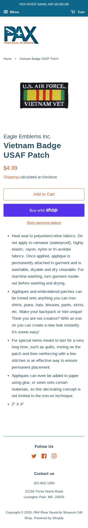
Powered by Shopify (49, 518)
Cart (80, 12)
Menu (14, 12)
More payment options (44, 223)
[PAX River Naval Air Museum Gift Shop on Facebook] (44, 457)
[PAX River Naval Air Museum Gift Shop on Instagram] (54, 457)
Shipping (11, 177)
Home (7, 59)
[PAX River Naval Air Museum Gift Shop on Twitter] (34, 457)
